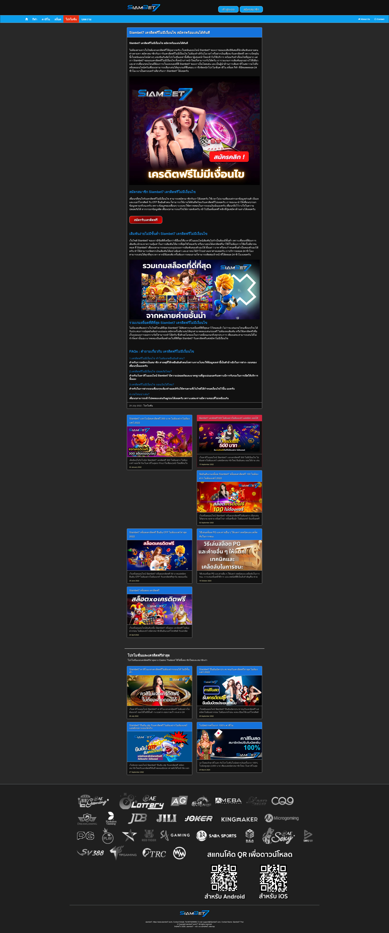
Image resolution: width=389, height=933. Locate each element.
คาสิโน (46, 19)
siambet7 (190, 926)
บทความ (86, 19)
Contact (380, 19)
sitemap (212, 926)
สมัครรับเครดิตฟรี (146, 220)
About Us (365, 19)
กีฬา (34, 19)
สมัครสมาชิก (251, 9)
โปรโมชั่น (71, 19)
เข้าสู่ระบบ (228, 9)
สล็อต (58, 19)
